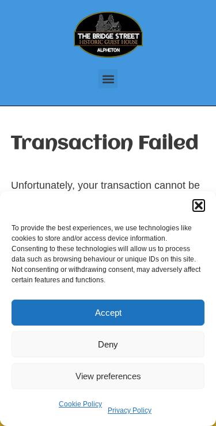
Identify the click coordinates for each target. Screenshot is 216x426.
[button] (198, 205)
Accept (108, 312)
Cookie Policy (80, 404)
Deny (108, 344)
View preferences (108, 376)
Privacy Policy (129, 410)
